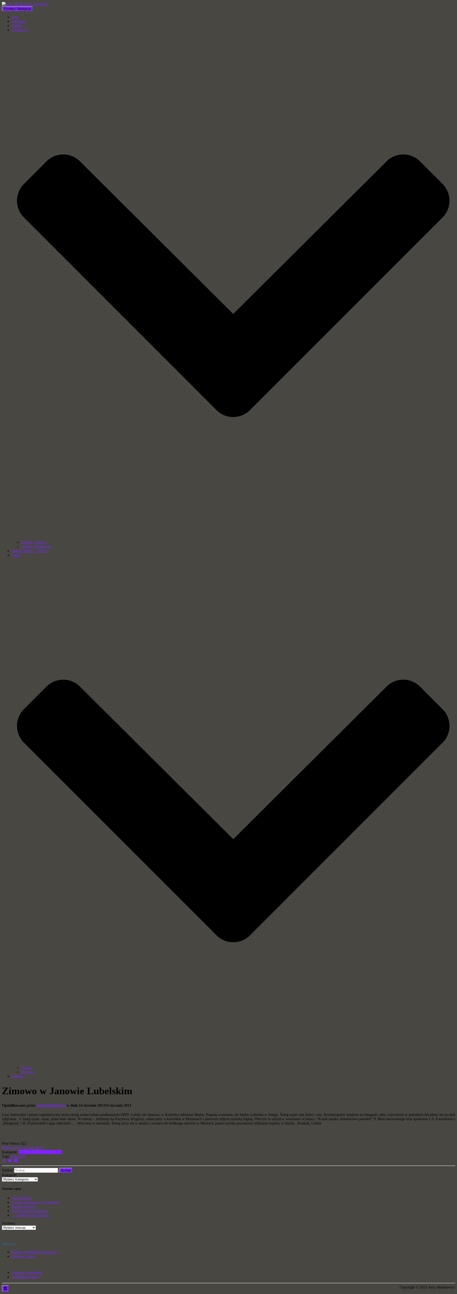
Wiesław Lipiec (23, 1256)
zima (14, 1156)
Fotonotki (18, 21)
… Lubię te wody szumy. (30, 1215)
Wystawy (28, 1072)
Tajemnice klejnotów (27, 1272)
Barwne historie (23, 1206)
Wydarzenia (53, 1152)
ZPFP (22, 1156)
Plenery (24, 1152)
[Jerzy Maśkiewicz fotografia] (25, 4)
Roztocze (37, 1152)
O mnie (26, 1068)
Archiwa (8, 1223)
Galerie (16, 26)
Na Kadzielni (21, 1198)
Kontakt (17, 1076)
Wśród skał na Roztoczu (29, 1211)
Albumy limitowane (36, 547)
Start (14, 17)
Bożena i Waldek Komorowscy (35, 1252)
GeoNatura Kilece (25, 1277)
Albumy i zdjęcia (34, 542)
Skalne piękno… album (29, 551)
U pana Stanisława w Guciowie (35, 1202)
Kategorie (9, 1175)
